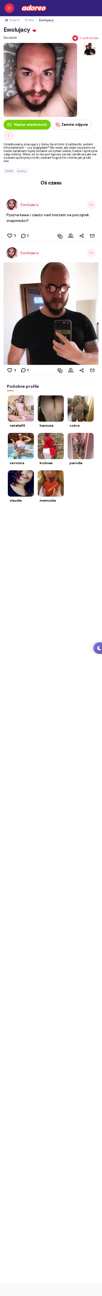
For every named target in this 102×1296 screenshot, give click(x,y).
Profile (29, 20)
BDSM (9, 171)
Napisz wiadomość (30, 124)
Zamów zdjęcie (74, 124)
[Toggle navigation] (9, 8)
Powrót (14, 20)
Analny (22, 171)
